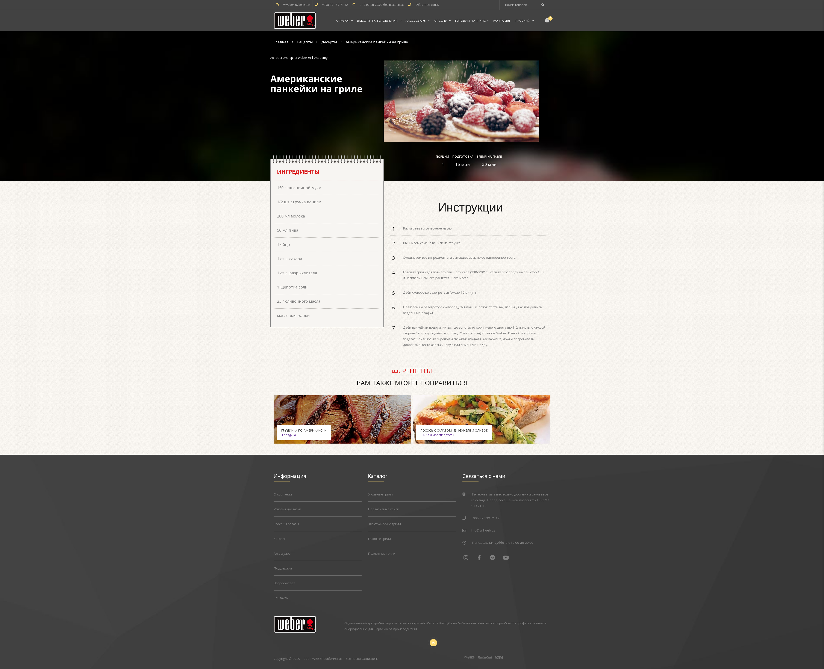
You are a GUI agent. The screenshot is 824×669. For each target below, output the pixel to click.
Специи (440, 20)
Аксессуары (416, 20)
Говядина (289, 435)
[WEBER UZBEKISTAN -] (295, 20)
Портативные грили (383, 509)
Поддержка (283, 568)
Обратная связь (427, 5)
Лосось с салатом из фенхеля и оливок (454, 430)
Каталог (342, 20)
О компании (283, 494)
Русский (522, 20)
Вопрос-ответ (284, 583)
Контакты (501, 20)
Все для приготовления (377, 20)
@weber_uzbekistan (296, 5)
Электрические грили (384, 524)
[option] (342, 419)
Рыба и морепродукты (437, 435)
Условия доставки (287, 509)
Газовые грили (379, 538)
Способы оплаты (286, 524)
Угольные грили (380, 494)
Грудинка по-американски (304, 430)
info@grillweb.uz (483, 530)
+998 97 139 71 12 (335, 5)
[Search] (543, 5)
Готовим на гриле (470, 20)
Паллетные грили (381, 553)
